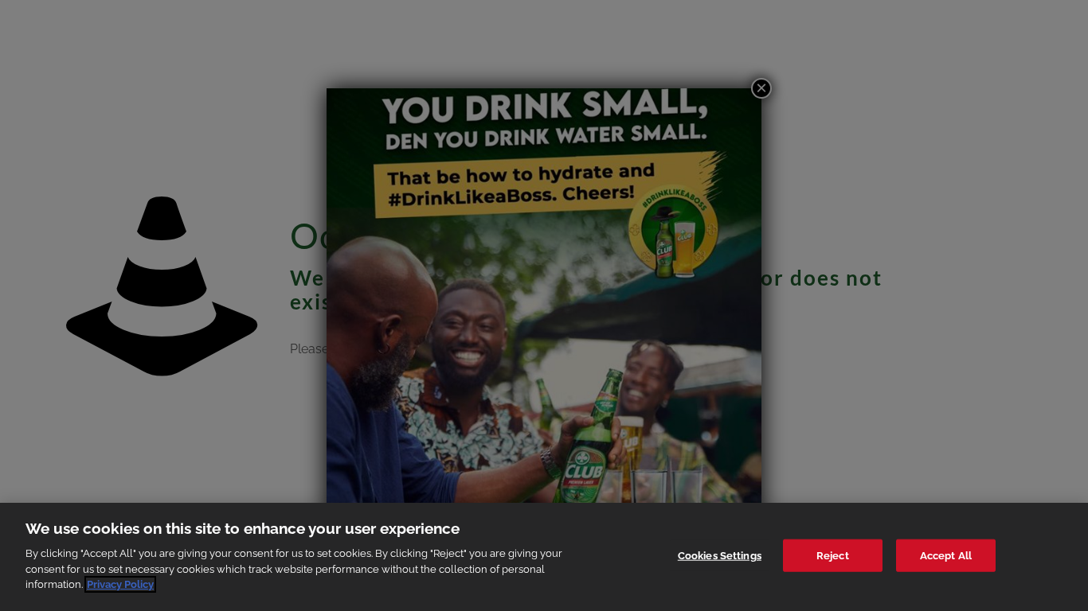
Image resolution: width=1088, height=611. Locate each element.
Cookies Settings (719, 555)
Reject (832, 555)
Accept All (946, 555)
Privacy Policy (120, 584)
